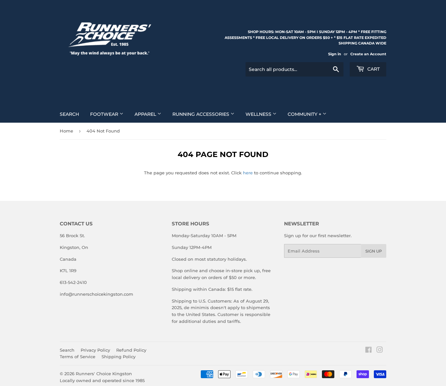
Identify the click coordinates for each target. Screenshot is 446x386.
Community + (305, 114)
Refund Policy (131, 350)
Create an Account (368, 54)
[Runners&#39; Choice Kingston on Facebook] (368, 350)
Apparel (146, 114)
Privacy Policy (95, 350)
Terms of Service (77, 356)
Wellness (259, 114)
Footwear (104, 114)
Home (66, 130)
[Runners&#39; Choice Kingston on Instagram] (379, 350)
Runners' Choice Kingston (104, 373)
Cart (373, 69)
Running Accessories (201, 114)
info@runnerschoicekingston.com (96, 294)
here (248, 172)
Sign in (334, 54)
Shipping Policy (118, 356)
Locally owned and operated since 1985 (102, 380)
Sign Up (373, 251)
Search (69, 114)
